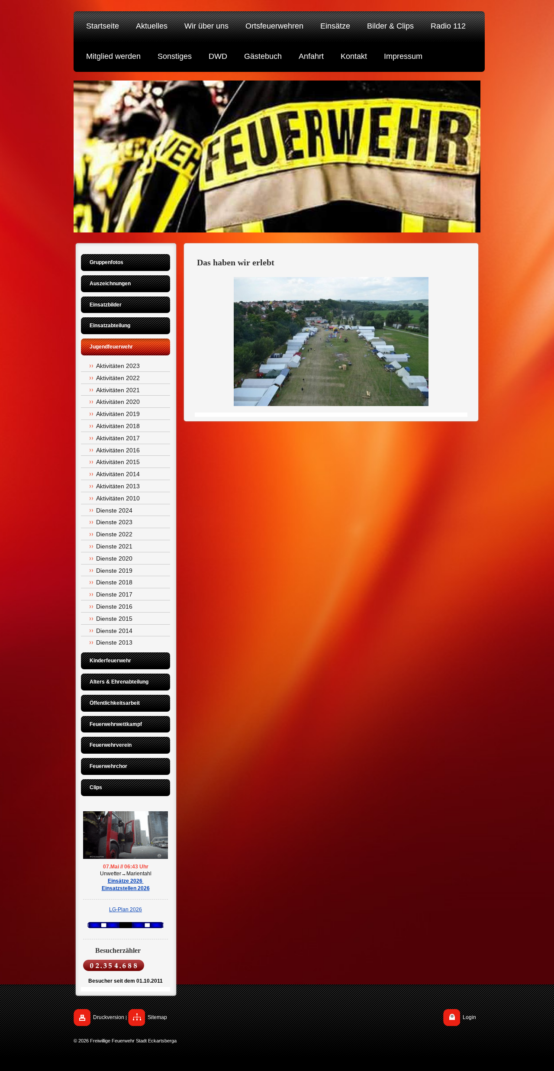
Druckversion (108, 1017)
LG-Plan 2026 (125, 909)
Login (469, 1017)
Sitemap (157, 1017)
